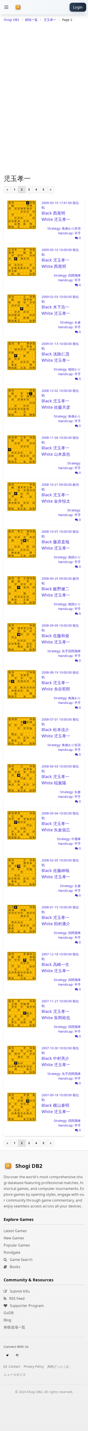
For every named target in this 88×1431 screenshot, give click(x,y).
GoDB (9, 1312)
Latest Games (15, 1230)
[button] (6, 7)
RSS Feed (16, 1298)
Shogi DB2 (11, 20)
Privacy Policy (34, 1366)
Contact (14, 1366)
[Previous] (7, 189)
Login (78, 7)
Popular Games (17, 1245)
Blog (7, 1320)
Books (14, 1266)
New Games (14, 1238)
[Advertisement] (44, 1425)
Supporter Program (26, 1305)
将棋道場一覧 (14, 1327)
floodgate (12, 1252)
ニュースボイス (15, 1374)
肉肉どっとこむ (58, 1366)
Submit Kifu (19, 1291)
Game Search (20, 1259)
